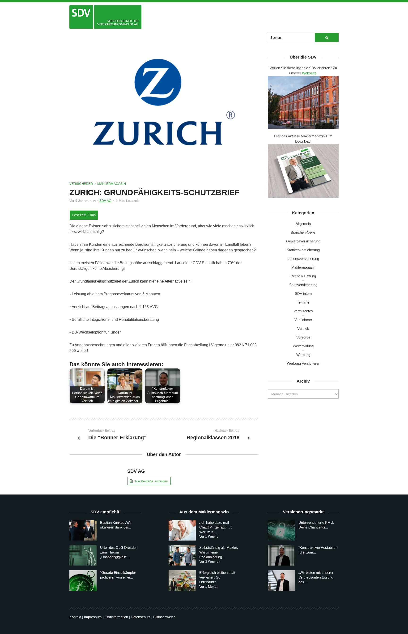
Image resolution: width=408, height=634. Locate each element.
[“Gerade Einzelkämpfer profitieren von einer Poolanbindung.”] (83, 580)
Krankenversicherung (303, 250)
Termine (303, 302)
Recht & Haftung (303, 276)
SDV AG (105, 201)
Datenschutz (140, 617)
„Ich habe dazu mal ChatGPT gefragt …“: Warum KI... (215, 527)
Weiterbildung (303, 346)
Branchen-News (303, 232)
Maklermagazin (111, 184)
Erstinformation (116, 617)
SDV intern (303, 294)
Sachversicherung (303, 285)
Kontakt (75, 617)
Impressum (93, 617)
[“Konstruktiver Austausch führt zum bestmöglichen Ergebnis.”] (281, 555)
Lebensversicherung (303, 259)
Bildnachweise (164, 617)
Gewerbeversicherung (303, 241)
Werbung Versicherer (303, 363)
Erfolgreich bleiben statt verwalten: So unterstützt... (217, 577)
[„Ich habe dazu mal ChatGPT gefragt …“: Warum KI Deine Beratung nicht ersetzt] (182, 530)
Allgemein (303, 224)
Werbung (303, 355)
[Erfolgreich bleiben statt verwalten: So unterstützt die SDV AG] (182, 580)
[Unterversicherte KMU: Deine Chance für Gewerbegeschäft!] (281, 530)
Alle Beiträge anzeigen (151, 481)
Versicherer (81, 184)
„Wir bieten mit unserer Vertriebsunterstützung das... (315, 577)
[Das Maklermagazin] (105, 17)
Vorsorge (303, 337)
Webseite (309, 73)
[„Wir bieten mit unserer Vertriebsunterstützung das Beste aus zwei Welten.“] (281, 580)
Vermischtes (303, 311)
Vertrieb (303, 328)
